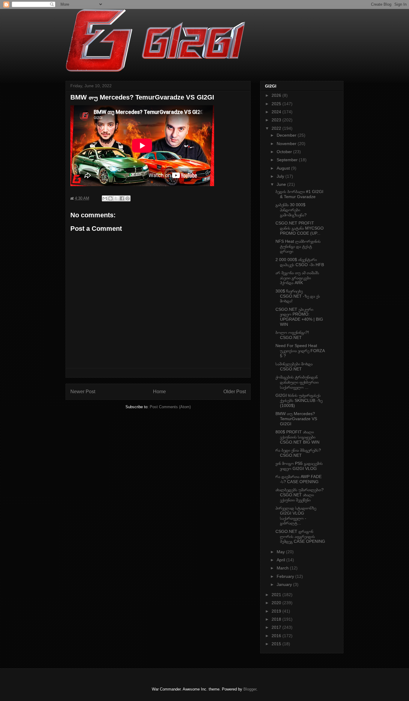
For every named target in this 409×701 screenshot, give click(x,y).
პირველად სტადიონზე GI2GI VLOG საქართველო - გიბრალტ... (295, 515)
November (287, 143)
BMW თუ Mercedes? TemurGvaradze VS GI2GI (296, 418)
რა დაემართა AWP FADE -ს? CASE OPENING (298, 479)
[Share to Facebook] (122, 198)
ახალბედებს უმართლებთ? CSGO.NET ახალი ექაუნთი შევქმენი (299, 494)
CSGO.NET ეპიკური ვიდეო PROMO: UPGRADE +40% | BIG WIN (299, 317)
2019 (277, 611)
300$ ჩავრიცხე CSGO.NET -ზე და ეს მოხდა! (297, 296)
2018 (277, 619)
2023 (277, 119)
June (282, 184)
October (285, 151)
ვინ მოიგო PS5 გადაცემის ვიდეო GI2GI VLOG (299, 466)
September (288, 159)
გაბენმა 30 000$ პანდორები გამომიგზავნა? (291, 209)
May (281, 551)
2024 (277, 111)
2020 (277, 602)
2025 (277, 103)
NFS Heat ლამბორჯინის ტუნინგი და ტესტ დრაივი (298, 246)
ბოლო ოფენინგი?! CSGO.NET (292, 335)
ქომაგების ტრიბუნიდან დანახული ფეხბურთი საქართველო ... (297, 382)
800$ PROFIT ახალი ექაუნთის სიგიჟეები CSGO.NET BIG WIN (297, 436)
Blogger (249, 689)
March (283, 568)
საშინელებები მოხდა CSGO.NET (294, 366)
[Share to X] (116, 198)
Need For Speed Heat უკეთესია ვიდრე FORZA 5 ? (300, 350)
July (281, 176)
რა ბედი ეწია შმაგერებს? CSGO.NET (298, 453)
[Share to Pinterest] (128, 198)
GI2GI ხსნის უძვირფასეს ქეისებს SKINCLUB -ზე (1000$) (298, 400)
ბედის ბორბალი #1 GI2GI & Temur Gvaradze (299, 194)
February (286, 576)
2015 (277, 643)
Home (159, 391)
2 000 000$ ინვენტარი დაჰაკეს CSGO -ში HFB (299, 262)
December (287, 135)
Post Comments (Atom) (170, 407)
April (281, 559)
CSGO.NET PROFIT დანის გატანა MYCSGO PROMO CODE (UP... (299, 228)
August (284, 168)
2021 (277, 594)
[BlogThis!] (110, 198)
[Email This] (105, 198)
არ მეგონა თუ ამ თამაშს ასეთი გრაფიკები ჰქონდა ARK (297, 277)
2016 (277, 635)
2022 (277, 128)
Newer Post (82, 391)
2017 (277, 627)
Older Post (234, 391)
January (285, 584)
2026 (277, 95)
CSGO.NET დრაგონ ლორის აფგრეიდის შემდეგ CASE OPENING (300, 536)
